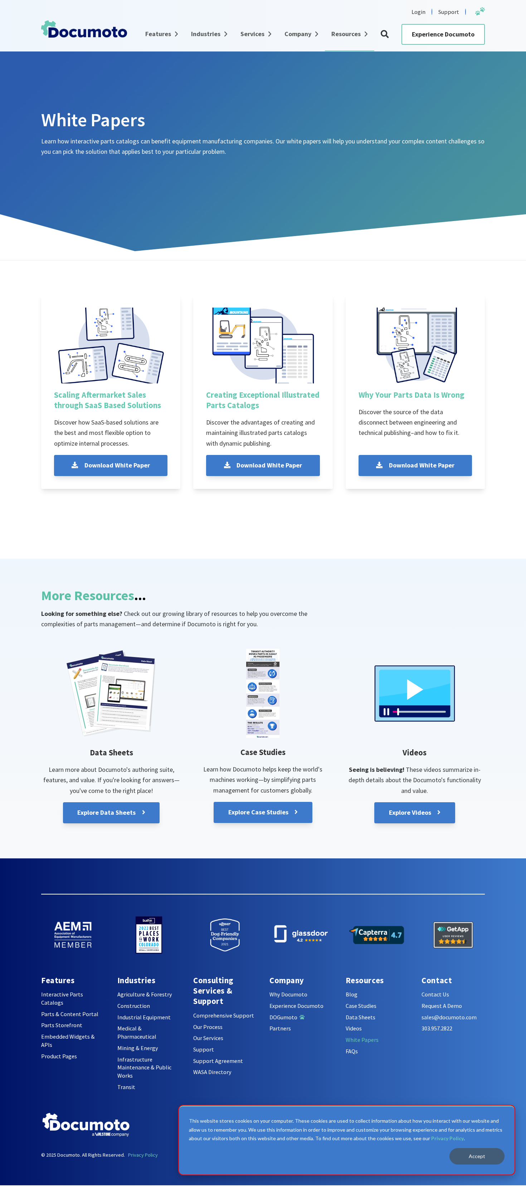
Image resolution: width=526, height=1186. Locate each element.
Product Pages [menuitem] (59, 1056)
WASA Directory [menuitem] (212, 1071)
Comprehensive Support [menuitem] (223, 1015)
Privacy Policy (447, 1138)
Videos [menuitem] (354, 1028)
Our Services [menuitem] (208, 1038)
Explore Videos (411, 812)
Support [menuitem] (203, 1049)
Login (418, 11)
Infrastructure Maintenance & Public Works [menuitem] (144, 1067)
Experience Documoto (443, 34)
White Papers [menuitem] (362, 1039)
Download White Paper (116, 465)
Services (252, 34)
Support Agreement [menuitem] (218, 1060)
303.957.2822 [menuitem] (437, 1028)
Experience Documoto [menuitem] (296, 1005)
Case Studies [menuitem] (361, 1005)
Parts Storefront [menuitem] (61, 1025)
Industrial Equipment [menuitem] (144, 1017)
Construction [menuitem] (133, 1005)
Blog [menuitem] (351, 994)
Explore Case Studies (259, 812)
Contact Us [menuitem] (435, 994)
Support (448, 11)
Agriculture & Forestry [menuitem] (144, 994)
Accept (477, 1156)
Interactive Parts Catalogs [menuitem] (62, 998)
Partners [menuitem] (280, 1028)
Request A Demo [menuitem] (442, 1005)
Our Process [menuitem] (208, 1026)
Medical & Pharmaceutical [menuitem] (136, 1032)
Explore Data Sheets (107, 812)
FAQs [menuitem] (352, 1051)
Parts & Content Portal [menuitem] (69, 1014)
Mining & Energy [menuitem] (137, 1048)
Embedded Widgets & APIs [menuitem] (68, 1040)
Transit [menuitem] (126, 1087)
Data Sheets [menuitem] (360, 1017)
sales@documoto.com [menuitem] (449, 1017)
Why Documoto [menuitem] (288, 994)
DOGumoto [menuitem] (284, 1017)
